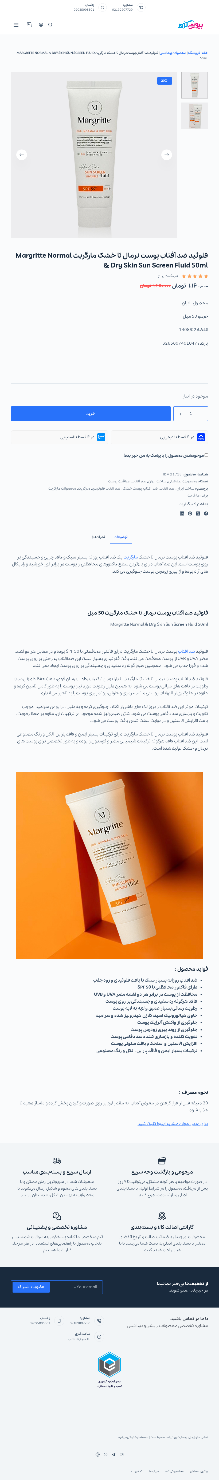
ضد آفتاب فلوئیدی (106, 488)
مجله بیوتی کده (174, 1471)
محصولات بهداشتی (173, 53)
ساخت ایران (157, 481)
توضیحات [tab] (121, 537)
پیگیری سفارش (199, 1471)
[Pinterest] (190, 513)
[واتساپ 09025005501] (102, 7)
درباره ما (154, 1471)
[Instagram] (106, 1455)
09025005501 (84, 10)
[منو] (16, 24)
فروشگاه (194, 53)
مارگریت (84, 488)
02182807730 (122, 10)
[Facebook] (206, 513)
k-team (143, 1437)
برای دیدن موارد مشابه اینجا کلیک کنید (173, 1124)
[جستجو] (50, 25)
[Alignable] (98, 1455)
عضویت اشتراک (31, 1287)
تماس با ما (136, 1471)
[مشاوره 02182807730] (141, 7)
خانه (205, 53)
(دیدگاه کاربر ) (168, 276)
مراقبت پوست (119, 481)
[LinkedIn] (182, 513)
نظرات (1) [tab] (98, 537)
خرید (90, 414)
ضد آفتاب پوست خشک (140, 488)
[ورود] (41, 25)
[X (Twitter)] (198, 513)
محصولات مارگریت (62, 488)
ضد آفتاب (139, 481)
